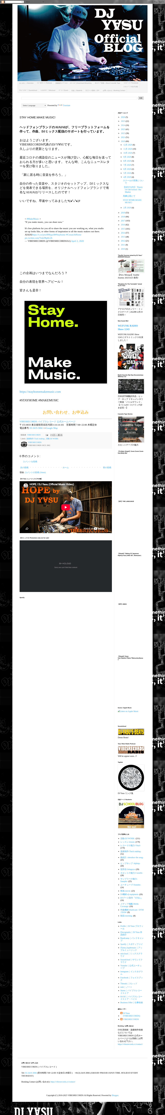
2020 (123, 141)
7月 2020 (127, 165)
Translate (66, 105)
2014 (123, 233)
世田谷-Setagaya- (127, 869)
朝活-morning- (126, 916)
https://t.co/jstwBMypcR (43, 234)
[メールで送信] (51, 435)
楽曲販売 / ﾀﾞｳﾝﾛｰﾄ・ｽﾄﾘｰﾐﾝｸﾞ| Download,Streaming (73, 83)
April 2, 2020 (77, 241)
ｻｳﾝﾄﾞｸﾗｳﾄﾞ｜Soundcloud (28, 90)
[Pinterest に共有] (61, 435)
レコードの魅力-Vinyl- (130, 845)
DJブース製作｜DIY (92, 90)
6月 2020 (127, 169)
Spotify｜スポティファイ (131, 944)
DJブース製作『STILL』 (131, 898)
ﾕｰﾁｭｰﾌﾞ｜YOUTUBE (131, 87)
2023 (123, 129)
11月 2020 (128, 149)
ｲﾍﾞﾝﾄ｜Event (63, 90)
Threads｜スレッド (128, 983)
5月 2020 (127, 173)
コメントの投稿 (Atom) (35, 472)
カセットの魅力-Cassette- (131, 873)
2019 (123, 213)
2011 (123, 245)
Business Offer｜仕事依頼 (131, 1002)
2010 (123, 249)
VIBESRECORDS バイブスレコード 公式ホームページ (47, 421)
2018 (123, 217)
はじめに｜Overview (26, 83)
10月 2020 (128, 153)
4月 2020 (127, 177)
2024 (123, 125)
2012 (123, 241)
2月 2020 (127, 208)
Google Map (52, 428)
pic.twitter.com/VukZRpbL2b (38, 238)
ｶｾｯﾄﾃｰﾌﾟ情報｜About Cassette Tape (107, 83)
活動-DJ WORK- (52, 439)
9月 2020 (127, 157)
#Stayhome (60, 234)
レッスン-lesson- (127, 842)
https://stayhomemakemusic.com (40, 391)
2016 (123, 225)
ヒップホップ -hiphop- (130, 863)
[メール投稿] (47, 435)
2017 (123, 221)
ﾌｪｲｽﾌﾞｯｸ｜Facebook (131, 83)
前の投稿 (107, 467)
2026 (123, 117)
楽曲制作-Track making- (35, 439)
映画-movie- (125, 891)
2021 (123, 137)
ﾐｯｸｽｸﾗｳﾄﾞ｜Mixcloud (47, 90)
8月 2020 (127, 161)
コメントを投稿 (30, 461)
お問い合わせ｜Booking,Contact (114, 90)
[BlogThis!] (54, 435)
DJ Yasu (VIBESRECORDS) (131, 1014)
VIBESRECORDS (131, 1019)
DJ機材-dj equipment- (129, 894)
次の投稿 (24, 467)
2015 (123, 229)
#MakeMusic (33, 219)
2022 (123, 133)
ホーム (66, 467)
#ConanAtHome (73, 234)
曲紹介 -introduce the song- (131, 857)
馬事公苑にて (129, 196)
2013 (123, 237)
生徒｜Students (76, 90)
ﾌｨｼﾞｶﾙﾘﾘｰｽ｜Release (44, 83)
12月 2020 (128, 145)
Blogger (115, 1095)
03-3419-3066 (36, 428)
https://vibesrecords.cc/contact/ (130, 1044)
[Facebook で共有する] (59, 435)
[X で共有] (56, 435)
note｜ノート (126, 987)
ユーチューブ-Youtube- (130, 885)
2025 (123, 121)
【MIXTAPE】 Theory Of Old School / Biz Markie (133, 189)
